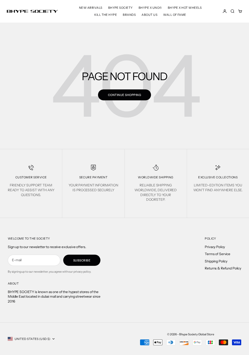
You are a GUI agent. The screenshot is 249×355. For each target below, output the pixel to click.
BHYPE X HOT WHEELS (185, 7)
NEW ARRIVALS (90, 7)
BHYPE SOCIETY (120, 7)
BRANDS (129, 15)
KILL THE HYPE (105, 15)
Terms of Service (217, 254)
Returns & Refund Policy (223, 268)
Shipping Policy (216, 261)
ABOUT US (149, 15)
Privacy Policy (215, 247)
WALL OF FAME (174, 15)
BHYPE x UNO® (150, 7)
